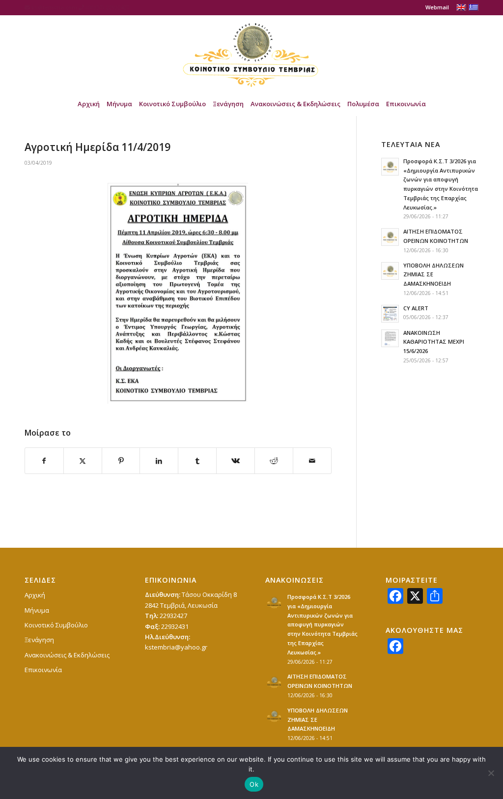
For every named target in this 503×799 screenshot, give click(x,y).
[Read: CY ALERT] (390, 314)
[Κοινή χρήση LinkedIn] (159, 460)
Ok (254, 784)
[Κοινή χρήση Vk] (235, 460)
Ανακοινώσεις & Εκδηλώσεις (67, 655)
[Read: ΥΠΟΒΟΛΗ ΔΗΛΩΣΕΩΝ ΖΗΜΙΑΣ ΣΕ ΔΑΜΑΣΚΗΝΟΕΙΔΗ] (390, 271)
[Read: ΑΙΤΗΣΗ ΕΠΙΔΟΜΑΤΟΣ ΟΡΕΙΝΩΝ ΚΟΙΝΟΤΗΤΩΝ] (390, 237)
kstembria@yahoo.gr (176, 647)
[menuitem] (434, 7)
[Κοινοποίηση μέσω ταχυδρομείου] (312, 460)
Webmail (437, 7)
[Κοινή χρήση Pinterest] (121, 460)
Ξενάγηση (39, 639)
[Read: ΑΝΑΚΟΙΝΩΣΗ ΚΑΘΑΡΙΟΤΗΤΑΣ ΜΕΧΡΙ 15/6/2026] (390, 338)
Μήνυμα (37, 610)
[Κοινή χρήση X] (83, 460)
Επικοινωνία (43, 669)
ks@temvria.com (54, 7)
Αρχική (35, 595)
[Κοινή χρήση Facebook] (44, 460)
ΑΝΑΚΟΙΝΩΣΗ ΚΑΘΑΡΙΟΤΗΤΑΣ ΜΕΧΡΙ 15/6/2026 (433, 342)
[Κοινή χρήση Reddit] (274, 460)
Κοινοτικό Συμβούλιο (56, 625)
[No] (491, 773)
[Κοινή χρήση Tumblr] (197, 460)
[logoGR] (251, 53)
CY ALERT (415, 308)
